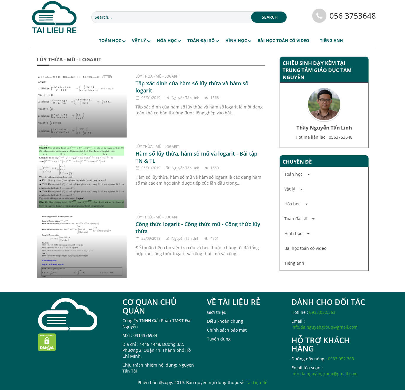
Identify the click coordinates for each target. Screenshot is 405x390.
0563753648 (341, 137)
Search (270, 17)
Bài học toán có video (283, 40)
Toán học (110, 40)
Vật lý (139, 40)
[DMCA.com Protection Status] (47, 342)
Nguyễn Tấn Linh (185, 97)
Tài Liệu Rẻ (256, 382)
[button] (324, 174)
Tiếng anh (331, 40)
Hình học (236, 40)
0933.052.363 (322, 312)
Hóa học (167, 40)
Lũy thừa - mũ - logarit (157, 76)
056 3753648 (352, 15)
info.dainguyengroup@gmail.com (324, 327)
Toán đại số (201, 40)
